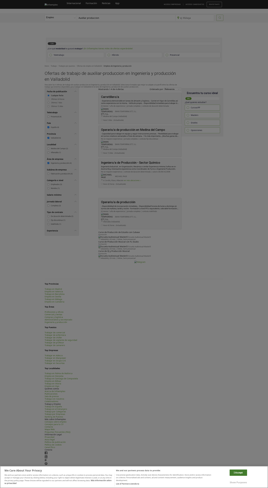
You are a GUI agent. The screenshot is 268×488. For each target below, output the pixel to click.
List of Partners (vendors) (127, 483)
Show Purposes (238, 482)
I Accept (238, 472)
